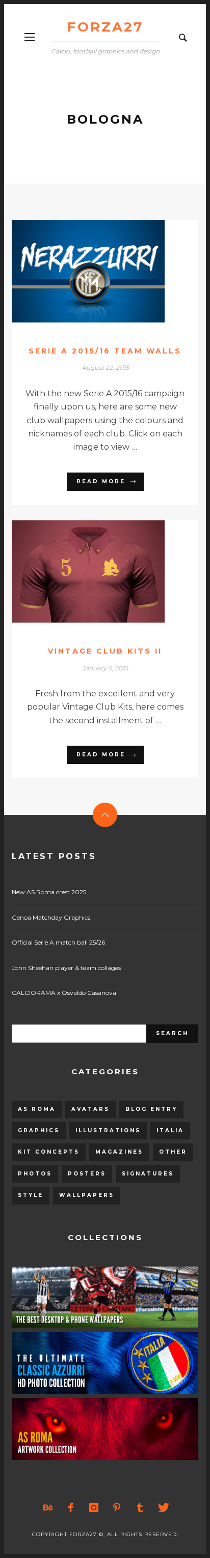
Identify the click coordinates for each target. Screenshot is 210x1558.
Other (173, 1152)
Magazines (119, 1152)
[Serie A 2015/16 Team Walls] (88, 271)
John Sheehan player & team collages (66, 968)
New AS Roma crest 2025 (49, 892)
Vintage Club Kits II (105, 651)
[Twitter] (162, 1508)
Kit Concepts (49, 1152)
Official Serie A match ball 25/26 (58, 942)
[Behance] (48, 1508)
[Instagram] (94, 1508)
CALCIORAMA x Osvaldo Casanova (64, 992)
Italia (170, 1130)
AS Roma (37, 1109)
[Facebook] (71, 1508)
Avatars (90, 1109)
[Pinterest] (117, 1508)
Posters (87, 1173)
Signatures (148, 1173)
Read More (100, 481)
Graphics (39, 1130)
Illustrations (108, 1130)
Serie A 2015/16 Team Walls (105, 351)
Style (30, 1195)
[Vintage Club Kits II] (88, 571)
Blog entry (151, 1109)
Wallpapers (86, 1195)
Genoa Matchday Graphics (51, 917)
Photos (35, 1173)
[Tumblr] (140, 1508)
